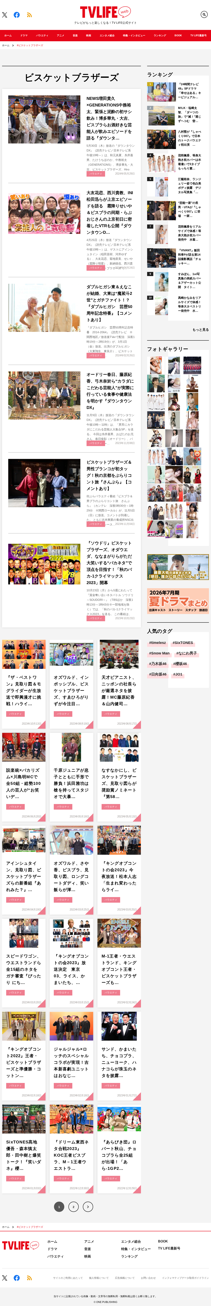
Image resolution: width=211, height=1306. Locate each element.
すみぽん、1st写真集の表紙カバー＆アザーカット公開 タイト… (189, 280)
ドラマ (24, 35)
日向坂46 (158, 674)
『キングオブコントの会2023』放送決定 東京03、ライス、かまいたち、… (71, 969)
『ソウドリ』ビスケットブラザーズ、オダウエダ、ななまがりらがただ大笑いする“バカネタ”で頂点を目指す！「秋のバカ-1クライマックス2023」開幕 (109, 563)
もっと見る (200, 329)
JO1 (178, 674)
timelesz (158, 643)
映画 (88, 35)
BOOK (178, 35)
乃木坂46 (158, 664)
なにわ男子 (187, 653)
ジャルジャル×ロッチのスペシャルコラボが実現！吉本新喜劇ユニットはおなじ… (71, 1062)
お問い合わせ (148, 1277)
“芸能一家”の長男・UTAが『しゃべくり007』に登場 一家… (189, 209)
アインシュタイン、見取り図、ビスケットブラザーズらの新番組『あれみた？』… (23, 876)
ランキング (160, 35)
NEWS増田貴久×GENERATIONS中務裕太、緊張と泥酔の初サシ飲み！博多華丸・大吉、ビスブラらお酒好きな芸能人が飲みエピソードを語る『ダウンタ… (109, 118)
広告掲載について (125, 1277)
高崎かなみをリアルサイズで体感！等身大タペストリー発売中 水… (189, 304)
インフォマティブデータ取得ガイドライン (185, 1277)
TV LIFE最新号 (198, 35)
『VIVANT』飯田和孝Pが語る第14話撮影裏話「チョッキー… (189, 257)
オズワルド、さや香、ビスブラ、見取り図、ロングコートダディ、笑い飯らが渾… (71, 876)
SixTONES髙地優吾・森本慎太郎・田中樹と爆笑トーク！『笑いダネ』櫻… (23, 1155)
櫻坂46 (181, 664)
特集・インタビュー (134, 35)
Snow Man (160, 653)
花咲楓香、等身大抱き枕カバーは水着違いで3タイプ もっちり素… (190, 162)
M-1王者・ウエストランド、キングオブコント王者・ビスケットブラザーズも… (119, 969)
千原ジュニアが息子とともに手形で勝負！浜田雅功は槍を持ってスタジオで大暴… (71, 783)
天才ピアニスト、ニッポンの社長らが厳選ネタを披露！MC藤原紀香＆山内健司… (119, 690)
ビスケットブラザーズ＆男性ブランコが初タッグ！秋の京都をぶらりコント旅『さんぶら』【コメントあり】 (109, 475)
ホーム (8, 35)
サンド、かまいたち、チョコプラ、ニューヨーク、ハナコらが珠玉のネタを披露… (119, 1062)
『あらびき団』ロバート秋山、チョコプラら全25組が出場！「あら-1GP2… (119, 1155)
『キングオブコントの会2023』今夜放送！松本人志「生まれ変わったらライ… (119, 876)
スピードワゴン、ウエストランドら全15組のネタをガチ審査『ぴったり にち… (23, 969)
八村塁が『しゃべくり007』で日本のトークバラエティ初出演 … (189, 138)
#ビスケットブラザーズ (30, 45)
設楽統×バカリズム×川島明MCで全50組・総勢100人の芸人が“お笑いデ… (23, 783)
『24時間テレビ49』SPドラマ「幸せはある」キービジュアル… (189, 91)
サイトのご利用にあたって (68, 1277)
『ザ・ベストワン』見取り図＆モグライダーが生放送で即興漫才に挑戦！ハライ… (23, 690)
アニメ (60, 35)
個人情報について (99, 1277)
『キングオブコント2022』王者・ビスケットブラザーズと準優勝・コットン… (23, 1062)
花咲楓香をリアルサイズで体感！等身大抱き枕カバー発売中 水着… (189, 233)
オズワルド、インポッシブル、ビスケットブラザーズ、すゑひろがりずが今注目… (71, 690)
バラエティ (42, 35)
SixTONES (184, 643)
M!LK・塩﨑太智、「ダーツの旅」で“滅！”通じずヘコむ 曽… (189, 114)
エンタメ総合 (107, 35)
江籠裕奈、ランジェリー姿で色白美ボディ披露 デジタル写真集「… (189, 185)
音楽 (75, 35)
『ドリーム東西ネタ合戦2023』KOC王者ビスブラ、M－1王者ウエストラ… (71, 1155)
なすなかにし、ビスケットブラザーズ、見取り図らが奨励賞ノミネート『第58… (119, 783)
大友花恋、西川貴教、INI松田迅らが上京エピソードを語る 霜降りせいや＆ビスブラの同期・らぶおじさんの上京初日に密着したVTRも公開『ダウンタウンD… (110, 212)
